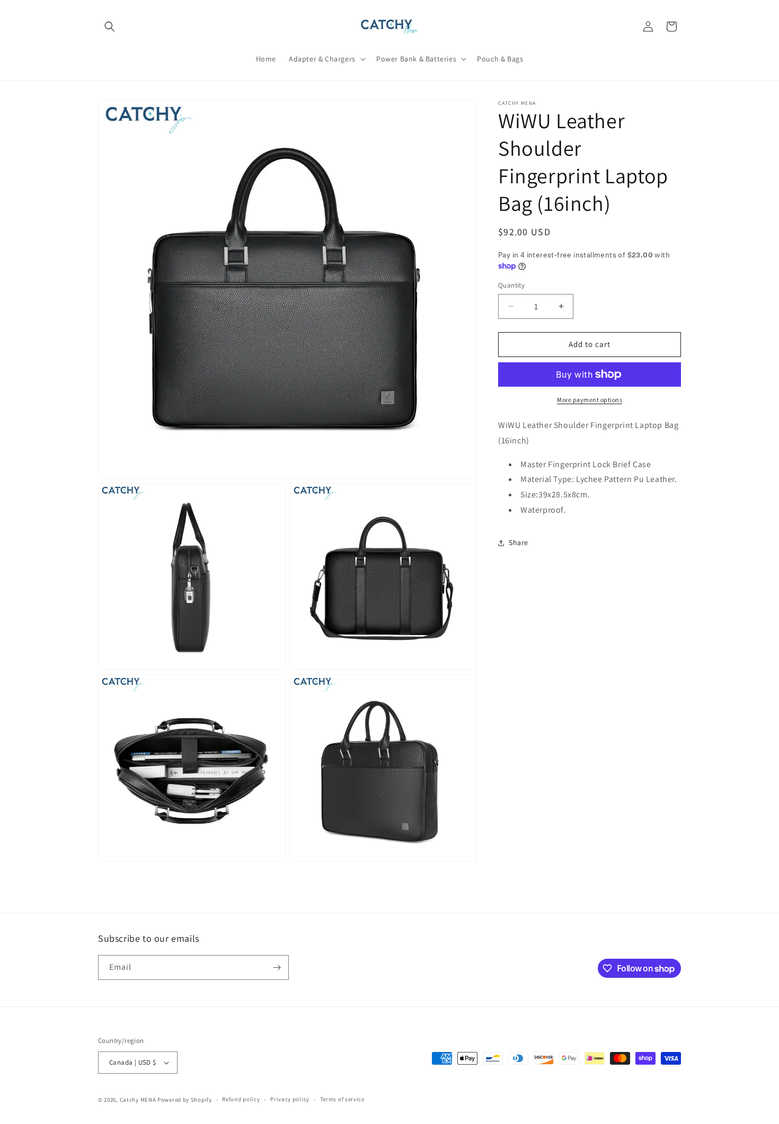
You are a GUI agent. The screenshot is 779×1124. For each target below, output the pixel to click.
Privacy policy (289, 1099)
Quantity (511, 285)
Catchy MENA (138, 1099)
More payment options (589, 400)
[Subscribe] (276, 967)
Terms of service (342, 1099)
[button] (109, 26)
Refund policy (241, 1099)
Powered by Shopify (184, 1099)
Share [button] (518, 542)
